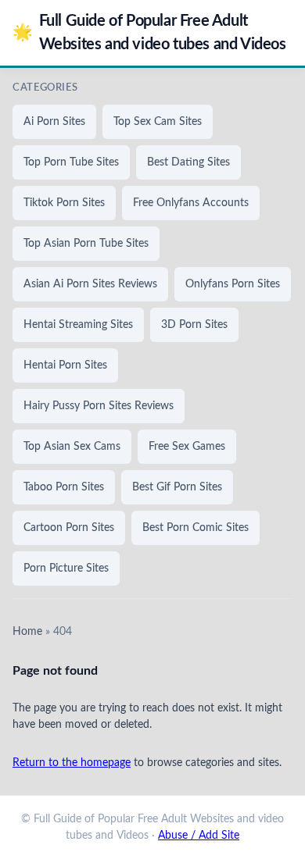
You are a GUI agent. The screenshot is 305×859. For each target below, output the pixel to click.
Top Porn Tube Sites (71, 162)
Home (27, 631)
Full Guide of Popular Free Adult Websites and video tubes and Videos (149, 32)
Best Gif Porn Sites (177, 487)
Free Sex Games (187, 446)
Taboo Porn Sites (63, 487)
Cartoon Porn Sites (68, 527)
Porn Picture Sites (66, 568)
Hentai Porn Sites (65, 365)
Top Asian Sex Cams (71, 446)
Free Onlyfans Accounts (191, 203)
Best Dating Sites (188, 162)
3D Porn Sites (194, 324)
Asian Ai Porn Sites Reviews (90, 284)
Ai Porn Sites (54, 121)
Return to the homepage (72, 762)
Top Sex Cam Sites (157, 121)
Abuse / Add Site (198, 835)
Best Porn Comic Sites (195, 527)
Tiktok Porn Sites (64, 203)
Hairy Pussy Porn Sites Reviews (98, 406)
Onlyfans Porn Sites (232, 284)
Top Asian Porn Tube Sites (86, 243)
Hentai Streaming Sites (78, 324)
